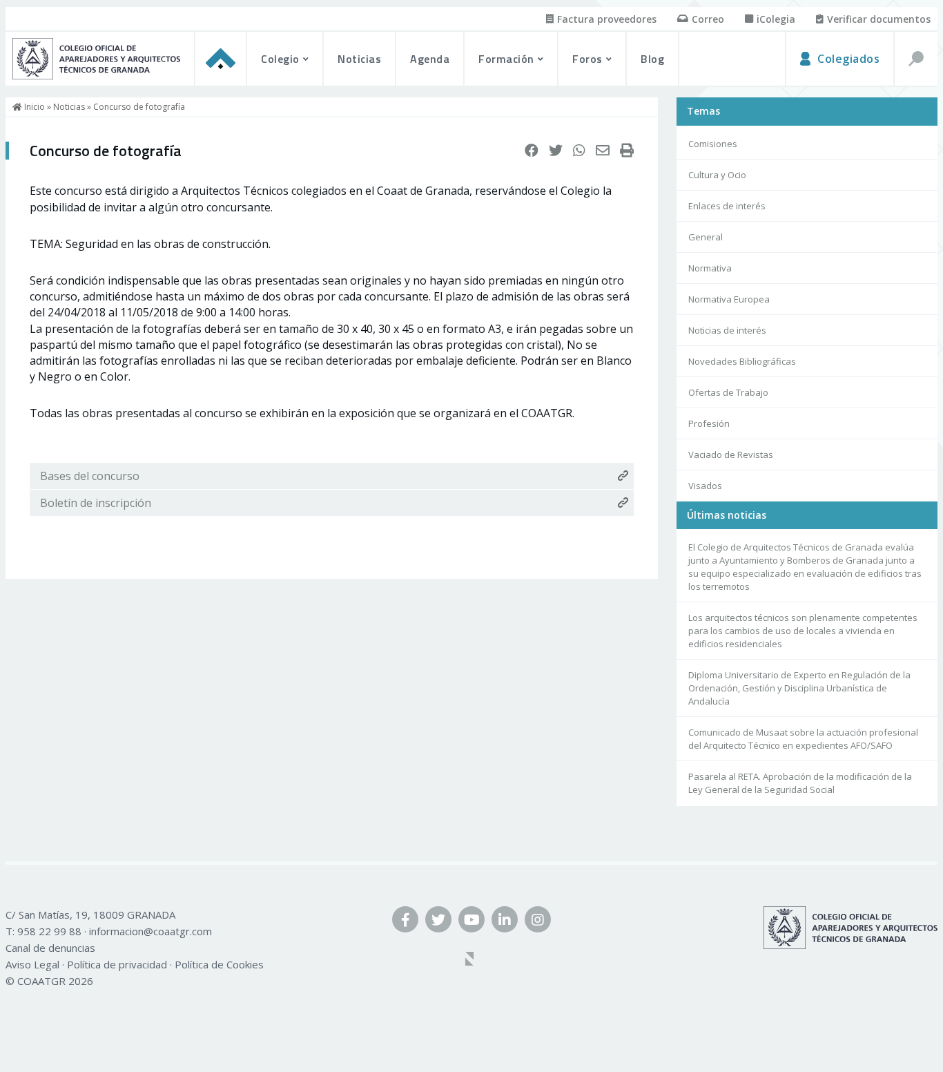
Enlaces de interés (727, 206)
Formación (506, 58)
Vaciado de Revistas (730, 454)
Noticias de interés (727, 330)
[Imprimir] (627, 150)
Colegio (280, 58)
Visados (705, 485)
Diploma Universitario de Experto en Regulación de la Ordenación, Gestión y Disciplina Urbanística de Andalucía (799, 688)
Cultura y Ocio (717, 175)
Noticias (359, 58)
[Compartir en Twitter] (556, 150)
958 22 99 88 (49, 931)
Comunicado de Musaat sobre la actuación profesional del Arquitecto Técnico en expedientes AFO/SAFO (803, 739)
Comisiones (712, 143)
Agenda (429, 58)
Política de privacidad (117, 964)
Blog (652, 58)
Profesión (709, 423)
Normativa (710, 268)
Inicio (33, 107)
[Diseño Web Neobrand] (471, 960)
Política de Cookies (219, 964)
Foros (587, 58)
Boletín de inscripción (95, 502)
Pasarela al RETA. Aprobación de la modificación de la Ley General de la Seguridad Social (800, 783)
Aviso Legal (32, 964)
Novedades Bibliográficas (742, 361)
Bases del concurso (89, 476)
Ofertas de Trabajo (728, 392)
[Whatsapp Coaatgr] (579, 150)
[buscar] (915, 59)
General (705, 237)
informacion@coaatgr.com (150, 931)
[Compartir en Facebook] (531, 150)
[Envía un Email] (603, 150)
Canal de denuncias (50, 948)
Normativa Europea (729, 299)
